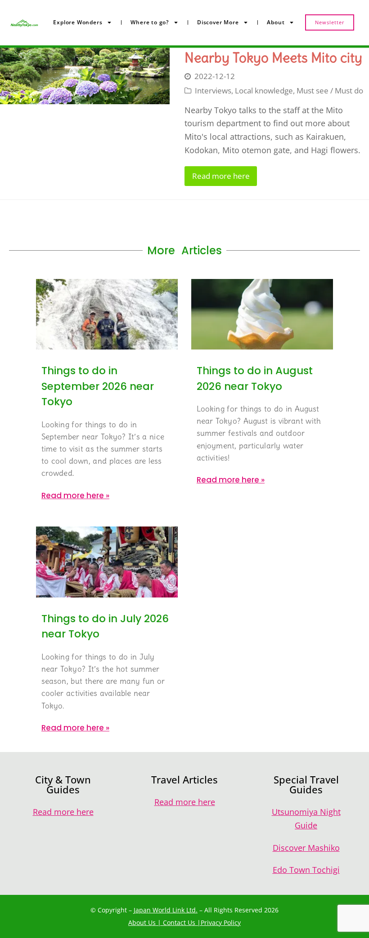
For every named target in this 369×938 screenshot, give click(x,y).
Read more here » (75, 495)
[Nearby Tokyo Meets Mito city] (85, 76)
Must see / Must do (330, 90)
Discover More (217, 22)
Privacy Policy (221, 922)
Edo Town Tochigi (306, 869)
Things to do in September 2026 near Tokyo (97, 386)
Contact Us (179, 922)
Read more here (221, 176)
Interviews (213, 90)
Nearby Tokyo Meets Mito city (273, 57)
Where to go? (149, 22)
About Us (142, 922)
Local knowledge (264, 90)
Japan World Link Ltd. (166, 910)
